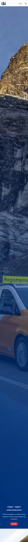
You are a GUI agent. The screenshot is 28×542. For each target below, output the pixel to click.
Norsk (20, 3)
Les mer (14, 524)
